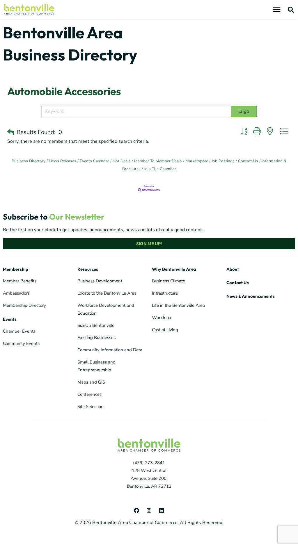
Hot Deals (122, 161)
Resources (87, 269)
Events (10, 319)
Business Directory (28, 161)
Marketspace (196, 161)
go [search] (246, 111)
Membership (15, 269)
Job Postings (223, 161)
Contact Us (248, 161)
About (232, 269)
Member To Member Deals (158, 161)
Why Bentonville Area (174, 269)
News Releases (62, 161)
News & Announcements (250, 296)
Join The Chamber (160, 169)
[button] (291, 10)
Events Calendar (94, 161)
